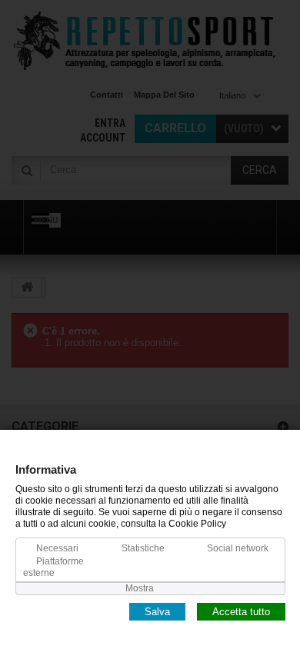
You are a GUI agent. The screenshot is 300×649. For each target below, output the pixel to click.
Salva (157, 611)
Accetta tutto (241, 611)
